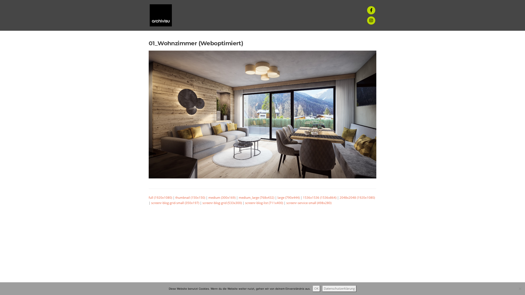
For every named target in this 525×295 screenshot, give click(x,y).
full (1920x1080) (160, 197)
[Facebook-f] (371, 10)
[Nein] (520, 289)
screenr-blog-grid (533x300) (222, 203)
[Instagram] (371, 20)
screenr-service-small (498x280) (308, 203)
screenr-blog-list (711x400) (264, 203)
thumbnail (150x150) (190, 197)
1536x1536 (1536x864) (319, 197)
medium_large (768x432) (256, 197)
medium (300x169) (221, 197)
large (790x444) (288, 197)
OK (316, 288)
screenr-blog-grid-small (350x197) (175, 203)
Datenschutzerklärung (339, 288)
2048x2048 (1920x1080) (357, 197)
